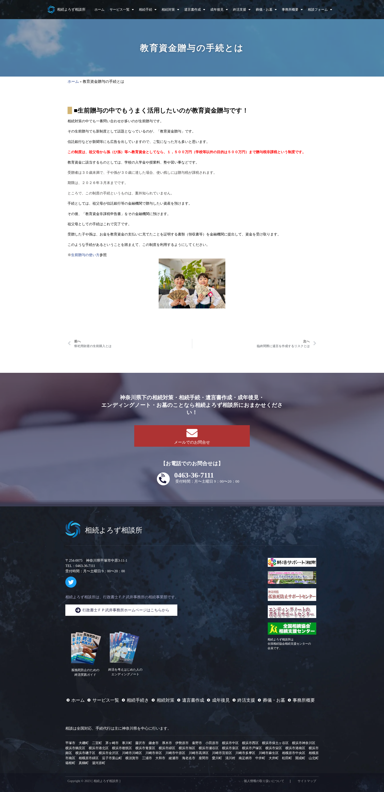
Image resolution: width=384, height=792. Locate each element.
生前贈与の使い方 (85, 255)
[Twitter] (70, 582)
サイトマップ (307, 781)
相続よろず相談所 (71, 9)
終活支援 (239, 9)
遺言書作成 (192, 9)
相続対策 (168, 9)
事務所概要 (290, 9)
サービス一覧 (120, 9)
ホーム (99, 9)
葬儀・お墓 (264, 9)
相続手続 (145, 9)
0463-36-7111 (194, 475)
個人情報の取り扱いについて (264, 781)
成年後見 (217, 9)
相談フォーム (318, 9)
